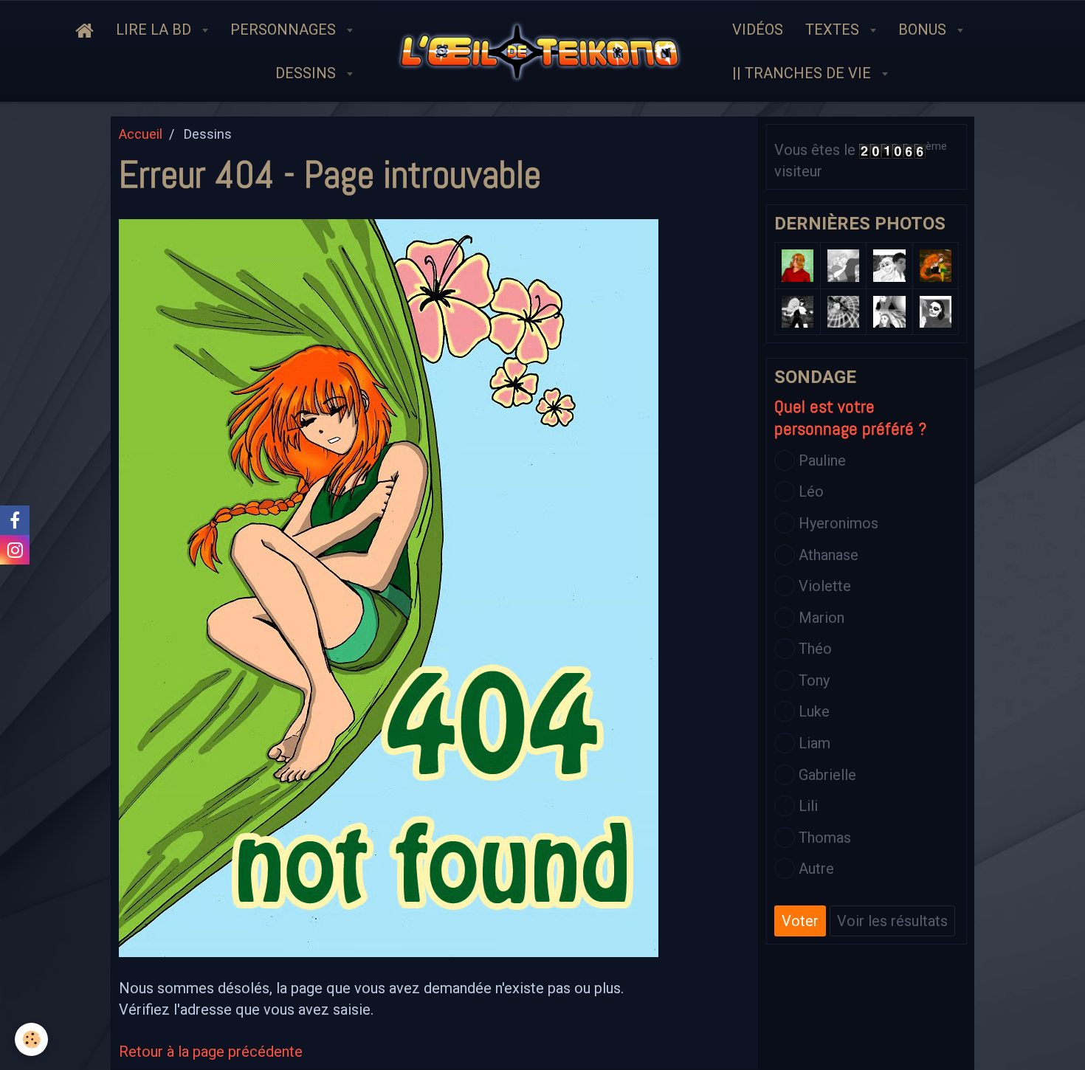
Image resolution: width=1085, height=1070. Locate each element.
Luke (814, 711)
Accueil (140, 134)
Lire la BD (155, 29)
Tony (814, 680)
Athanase (828, 555)
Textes (834, 29)
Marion (821, 618)
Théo (815, 648)
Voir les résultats (892, 921)
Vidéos (757, 29)
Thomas (825, 837)
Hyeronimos (838, 523)
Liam (814, 743)
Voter (800, 921)
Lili (808, 806)
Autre (816, 868)
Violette (825, 586)
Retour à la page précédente (211, 1051)
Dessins (307, 73)
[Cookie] (31, 1039)
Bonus (924, 29)
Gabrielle (827, 775)
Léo (811, 491)
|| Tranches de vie (803, 73)
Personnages (285, 29)
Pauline (822, 460)
